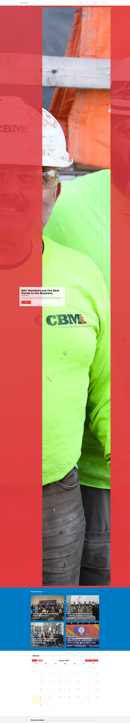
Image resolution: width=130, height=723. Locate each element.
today (40, 660)
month (88, 660)
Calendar (81, 2)
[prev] (33, 660)
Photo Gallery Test (105, 2)
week (92, 660)
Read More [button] (36, 618)
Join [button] (26, 302)
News (88, 2)
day (96, 660)
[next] (35, 660)
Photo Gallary (95, 2)
